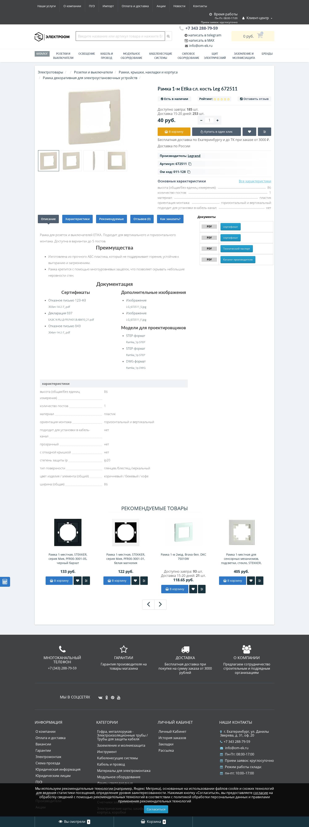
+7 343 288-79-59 (237, 741)
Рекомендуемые (111, 219)
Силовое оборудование (188, 56)
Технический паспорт (236, 248)
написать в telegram (204, 35)
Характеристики (77, 219)
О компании (72, 6)
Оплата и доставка (135, 6)
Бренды (267, 53)
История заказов (172, 737)
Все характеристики (255, 181)
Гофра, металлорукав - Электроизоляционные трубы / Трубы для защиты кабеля (122, 735)
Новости (179, 6)
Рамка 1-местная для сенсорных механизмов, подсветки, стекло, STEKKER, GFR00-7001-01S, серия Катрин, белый (241, 558)
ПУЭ (92, 6)
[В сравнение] (86, 580)
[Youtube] (117, 696)
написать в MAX (201, 40)
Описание (48, 219)
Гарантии (43, 750)
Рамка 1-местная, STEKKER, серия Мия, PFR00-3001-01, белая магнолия (125, 558)
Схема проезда (48, 763)
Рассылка (166, 750)
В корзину (61, 581)
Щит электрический (215, 56)
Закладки (165, 744)
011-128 (179, 172)
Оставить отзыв (256, 99)
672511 (181, 164)
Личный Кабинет (172, 731)
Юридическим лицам (53, 775)
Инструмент (107, 751)
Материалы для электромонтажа (124, 770)
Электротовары (50, 72)
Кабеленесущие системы (160, 56)
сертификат (230, 226)
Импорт (108, 6)
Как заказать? (170, 219)
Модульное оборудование (131, 56)
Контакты (200, 6)
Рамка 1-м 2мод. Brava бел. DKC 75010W (183, 556)
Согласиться (156, 809)
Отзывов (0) (142, 219)
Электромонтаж (48, 756)
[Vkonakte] (99, 696)
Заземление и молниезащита (121, 745)
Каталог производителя (238, 259)
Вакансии (43, 744)
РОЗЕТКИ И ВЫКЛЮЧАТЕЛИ (63, 56)
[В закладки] (78, 580)
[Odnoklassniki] (105, 696)
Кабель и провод (106, 56)
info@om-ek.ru (200, 45)
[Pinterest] (111, 696)
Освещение (86, 53)
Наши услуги (46, 6)
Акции (161, 6)
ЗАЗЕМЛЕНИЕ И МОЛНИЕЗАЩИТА (243, 56)
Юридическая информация (58, 769)
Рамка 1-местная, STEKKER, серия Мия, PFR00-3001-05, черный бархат (68, 558)
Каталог (42, 53)
